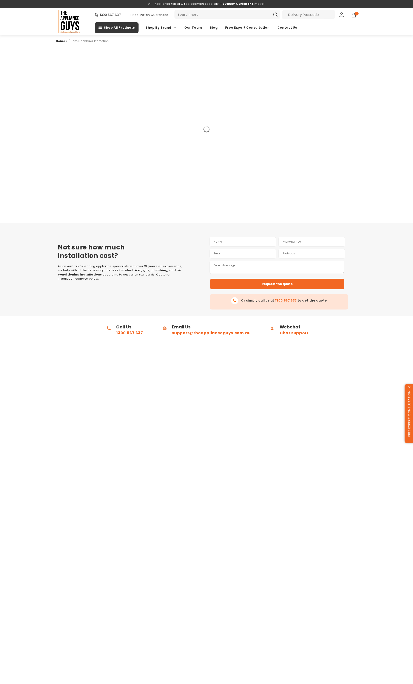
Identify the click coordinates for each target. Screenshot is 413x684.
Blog (213, 27)
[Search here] (275, 14)
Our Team (193, 27)
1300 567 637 (110, 15)
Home (60, 41)
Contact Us (287, 27)
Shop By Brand (158, 27)
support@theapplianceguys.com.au (211, 333)
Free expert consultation (247, 27)
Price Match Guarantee (149, 15)
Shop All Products (119, 27)
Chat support (294, 333)
